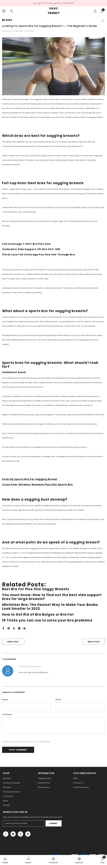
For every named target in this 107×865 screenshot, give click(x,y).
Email (58, 699)
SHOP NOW (69, 3)
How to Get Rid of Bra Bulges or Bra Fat (38, 614)
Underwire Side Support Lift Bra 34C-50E (31, 249)
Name (5, 699)
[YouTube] (28, 834)
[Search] (11, 11)
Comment (7, 714)
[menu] (3, 11)
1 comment (28, 31)
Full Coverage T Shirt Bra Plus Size (26, 244)
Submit (53, 823)
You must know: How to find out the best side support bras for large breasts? (52, 597)
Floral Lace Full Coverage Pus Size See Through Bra (38, 254)
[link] (28, 860)
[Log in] (95, 11)
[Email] (24, 628)
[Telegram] (19, 628)
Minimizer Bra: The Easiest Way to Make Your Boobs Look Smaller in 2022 (50, 607)
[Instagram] (13, 834)
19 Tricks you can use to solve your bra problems (47, 620)
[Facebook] (3, 628)
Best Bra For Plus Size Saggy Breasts (35, 589)
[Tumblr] (14, 628)
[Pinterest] (8, 628)
